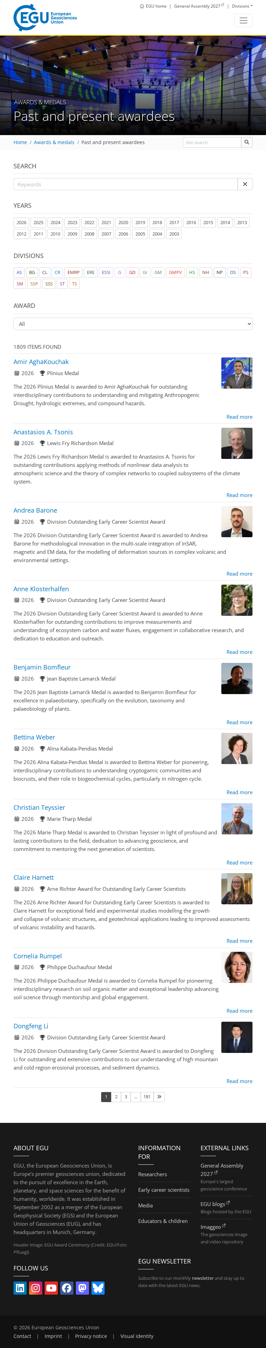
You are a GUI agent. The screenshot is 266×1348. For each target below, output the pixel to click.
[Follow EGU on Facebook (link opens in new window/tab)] (66, 1289)
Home (20, 142)
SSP (34, 284)
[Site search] (246, 142)
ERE (91, 272)
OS (233, 272)
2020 (123, 222)
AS (19, 272)
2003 (174, 234)
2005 (140, 234)
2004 (157, 234)
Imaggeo (211, 1226)
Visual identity (137, 1336)
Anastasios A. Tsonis (43, 432)
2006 (123, 234)
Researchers (152, 1174)
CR (57, 272)
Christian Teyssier (39, 807)
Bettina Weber (34, 737)
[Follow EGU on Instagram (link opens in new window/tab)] (35, 1289)
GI (145, 272)
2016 (191, 222)
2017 (174, 222)
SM (20, 284)
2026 (21, 222)
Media (145, 1205)
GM (158, 272)
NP (219, 272)
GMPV (175, 272)
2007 (106, 234)
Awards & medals (54, 142)
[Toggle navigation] (243, 20)
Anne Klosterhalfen (41, 589)
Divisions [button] (240, 6)
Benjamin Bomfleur (42, 667)
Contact (22, 1336)
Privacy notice (91, 1336)
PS (245, 272)
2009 (72, 234)
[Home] (45, 18)
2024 (55, 222)
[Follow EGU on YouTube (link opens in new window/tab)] (51, 1289)
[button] (245, 184)
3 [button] (126, 1096)
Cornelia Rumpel (38, 956)
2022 (89, 222)
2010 (55, 234)
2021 (106, 222)
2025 (38, 222)
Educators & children (163, 1220)
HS (192, 272)
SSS (49, 284)
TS (74, 284)
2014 (225, 222)
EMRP (74, 272)
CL (44, 272)
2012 (21, 234)
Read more (239, 416)
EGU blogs (213, 1203)
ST (62, 284)
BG (32, 272)
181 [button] (147, 1096)
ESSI (106, 272)
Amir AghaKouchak (41, 361)
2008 (89, 234)
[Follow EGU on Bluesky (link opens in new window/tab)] (98, 1289)
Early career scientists (163, 1189)
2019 (140, 222)
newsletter (203, 1278)
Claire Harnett (34, 877)
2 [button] (116, 1096)
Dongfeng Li (31, 1026)
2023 (72, 222)
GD (132, 272)
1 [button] (106, 1096)
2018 (157, 222)
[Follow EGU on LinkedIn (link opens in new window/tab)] (20, 1289)
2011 (38, 234)
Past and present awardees (113, 142)
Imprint (53, 1336)
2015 (208, 222)
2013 (242, 222)
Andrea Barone (35, 510)
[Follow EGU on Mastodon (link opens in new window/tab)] (82, 1289)
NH (205, 272)
